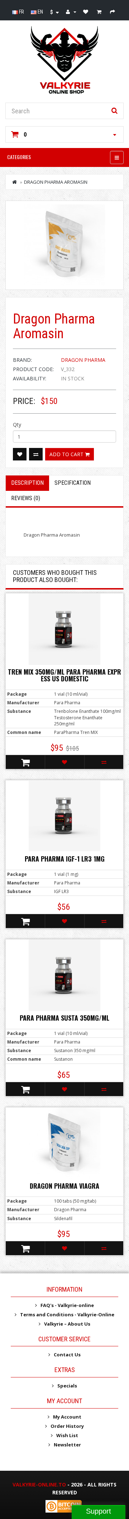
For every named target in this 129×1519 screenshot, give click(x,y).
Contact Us (67, 1354)
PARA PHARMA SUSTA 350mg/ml (64, 1017)
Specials (67, 1385)
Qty (17, 424)
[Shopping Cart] (100, 12)
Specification (72, 482)
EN (40, 12)
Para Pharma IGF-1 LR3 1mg (65, 858)
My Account (67, 1417)
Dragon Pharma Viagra (64, 1185)
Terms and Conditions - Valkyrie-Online (67, 1314)
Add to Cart (67, 454)
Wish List (67, 1435)
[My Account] (71, 12)
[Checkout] (113, 12)
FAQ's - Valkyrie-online (67, 1305)
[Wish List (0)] (86, 12)
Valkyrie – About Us (67, 1324)
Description (27, 482)
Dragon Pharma (83, 359)
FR (21, 12)
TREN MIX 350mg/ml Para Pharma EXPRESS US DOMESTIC (64, 675)
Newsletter (67, 1444)
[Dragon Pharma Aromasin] (64, 245)
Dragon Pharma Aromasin (55, 182)
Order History (67, 1426)
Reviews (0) (25, 498)
